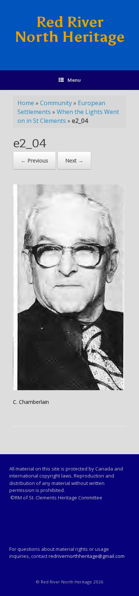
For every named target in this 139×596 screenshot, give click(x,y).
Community (56, 103)
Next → (74, 160)
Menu (74, 80)
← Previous (34, 160)
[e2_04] (68, 388)
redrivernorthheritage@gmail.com (87, 556)
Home (25, 103)
